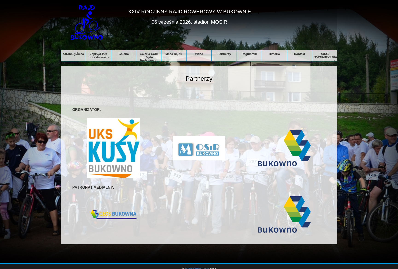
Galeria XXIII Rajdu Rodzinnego (149, 56)
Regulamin (249, 54)
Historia (274, 54)
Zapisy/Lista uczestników (98, 55)
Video (199, 54)
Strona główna (73, 54)
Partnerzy (224, 54)
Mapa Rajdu (173, 54)
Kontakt (299, 54)
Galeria (124, 54)
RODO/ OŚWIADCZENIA (325, 55)
